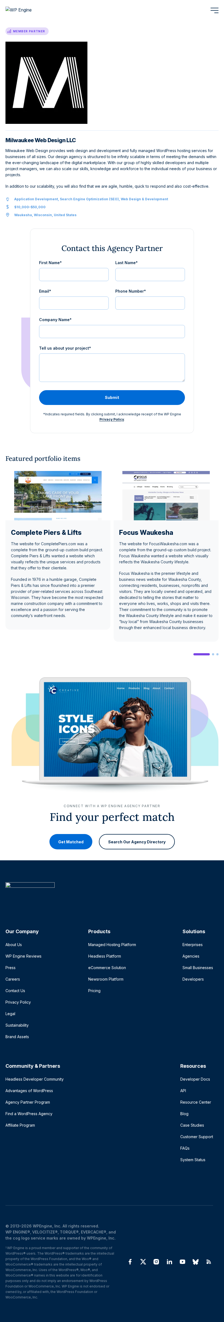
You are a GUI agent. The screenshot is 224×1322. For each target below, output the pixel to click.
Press (10, 967)
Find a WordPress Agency (28, 1113)
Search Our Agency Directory (137, 842)
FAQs (185, 1148)
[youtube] (182, 1261)
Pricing (94, 990)
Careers (12, 979)
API (183, 1090)
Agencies (190, 956)
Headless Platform (104, 956)
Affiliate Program (20, 1125)
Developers (193, 979)
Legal (10, 1013)
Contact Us (15, 990)
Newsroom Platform (105, 979)
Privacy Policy (111, 419)
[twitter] (143, 1261)
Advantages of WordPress (29, 1090)
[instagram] (156, 1261)
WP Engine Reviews (23, 956)
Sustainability (17, 1025)
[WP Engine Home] (25, 10)
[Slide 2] (213, 654)
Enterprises (192, 944)
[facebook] (130, 1261)
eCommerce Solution (107, 967)
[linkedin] (169, 1261)
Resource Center (195, 1102)
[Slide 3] (217, 654)
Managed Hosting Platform (112, 944)
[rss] (208, 1261)
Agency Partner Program (27, 1102)
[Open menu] (214, 10)
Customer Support (196, 1136)
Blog (184, 1113)
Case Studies (192, 1125)
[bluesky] (195, 1261)
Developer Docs (195, 1079)
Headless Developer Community (34, 1079)
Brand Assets (17, 1036)
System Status (192, 1159)
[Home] (109, 896)
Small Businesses (197, 967)
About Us (13, 944)
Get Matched (71, 842)
